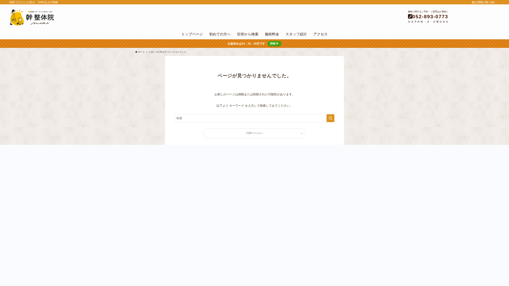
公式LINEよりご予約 (476, 17)
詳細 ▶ (274, 43)
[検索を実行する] (330, 118)
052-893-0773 (430, 16)
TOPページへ (254, 133)
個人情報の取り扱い (484, 2)
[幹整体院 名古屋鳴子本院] (83, 17)
